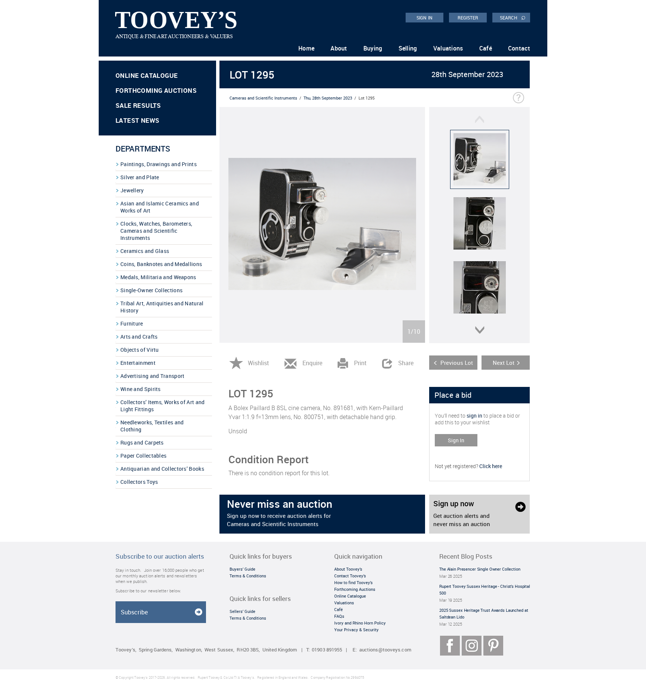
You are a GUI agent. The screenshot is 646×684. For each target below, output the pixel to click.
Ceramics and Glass (144, 250)
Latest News (137, 120)
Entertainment (138, 362)
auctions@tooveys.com (385, 650)
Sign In (456, 440)
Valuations (448, 48)
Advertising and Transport (152, 375)
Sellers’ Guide (242, 611)
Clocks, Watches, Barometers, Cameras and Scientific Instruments (156, 230)
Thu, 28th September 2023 (328, 98)
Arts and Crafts (139, 336)
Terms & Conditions (248, 575)
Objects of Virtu (139, 349)
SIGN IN (424, 18)
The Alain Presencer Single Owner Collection (479, 569)
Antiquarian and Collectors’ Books (162, 468)
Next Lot (503, 362)
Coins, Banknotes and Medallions (161, 264)
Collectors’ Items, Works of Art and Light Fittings (162, 406)
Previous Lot (456, 362)
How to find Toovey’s (353, 582)
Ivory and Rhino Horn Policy (360, 623)
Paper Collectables (143, 455)
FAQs (339, 616)
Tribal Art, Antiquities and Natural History (162, 307)
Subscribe (134, 612)
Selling (408, 48)
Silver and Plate (139, 177)
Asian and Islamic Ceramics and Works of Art (159, 207)
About (338, 48)
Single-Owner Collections (151, 290)
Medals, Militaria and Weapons (158, 277)
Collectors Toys (139, 481)
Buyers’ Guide (242, 569)
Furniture (131, 323)
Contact (519, 48)
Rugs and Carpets (142, 442)
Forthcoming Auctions (156, 90)
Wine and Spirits (140, 389)
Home (306, 48)
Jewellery (132, 190)
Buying (372, 48)
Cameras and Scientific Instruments (263, 98)
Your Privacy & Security (356, 629)
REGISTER (468, 18)
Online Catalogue (147, 75)
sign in (474, 415)
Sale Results (138, 105)
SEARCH (513, 17)
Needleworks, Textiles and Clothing (152, 426)
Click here (490, 466)
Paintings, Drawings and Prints (158, 164)
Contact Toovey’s (350, 575)
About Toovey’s (348, 569)
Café (485, 48)
